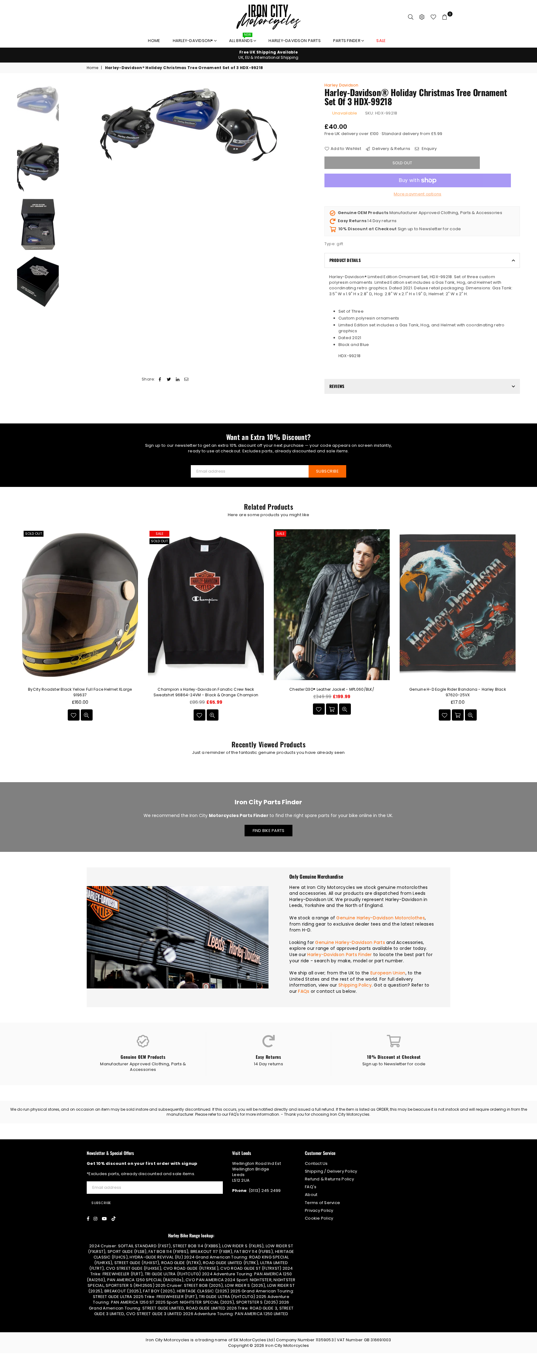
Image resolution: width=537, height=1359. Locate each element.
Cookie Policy (319, 1218)
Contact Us (316, 1163)
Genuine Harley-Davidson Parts (350, 942)
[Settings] (422, 17)
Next (309, 124)
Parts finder (347, 41)
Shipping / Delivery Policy (331, 1171)
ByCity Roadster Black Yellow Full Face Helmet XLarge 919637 (80, 692)
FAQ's (310, 1187)
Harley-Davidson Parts (294, 41)
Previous (67, 124)
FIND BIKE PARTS (269, 831)
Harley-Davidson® (193, 41)
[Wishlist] (433, 17)
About (311, 1195)
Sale (159, 533)
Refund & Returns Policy (329, 1179)
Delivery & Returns (390, 149)
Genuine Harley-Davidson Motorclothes (380, 918)
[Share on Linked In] (177, 379)
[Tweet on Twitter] (169, 379)
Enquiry (428, 149)
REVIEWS (336, 386)
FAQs (303, 991)
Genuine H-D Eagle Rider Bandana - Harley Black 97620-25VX (457, 692)
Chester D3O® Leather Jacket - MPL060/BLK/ (331, 689)
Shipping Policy (355, 985)
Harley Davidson (341, 85)
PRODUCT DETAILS (345, 260)
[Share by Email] (186, 379)
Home (154, 41)
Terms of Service (322, 1203)
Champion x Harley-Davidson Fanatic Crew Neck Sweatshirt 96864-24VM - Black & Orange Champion (206, 692)
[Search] (410, 17)
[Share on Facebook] (160, 379)
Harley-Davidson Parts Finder (339, 954)
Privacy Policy (319, 1210)
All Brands (241, 39)
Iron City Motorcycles (287, 1345)
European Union (388, 973)
